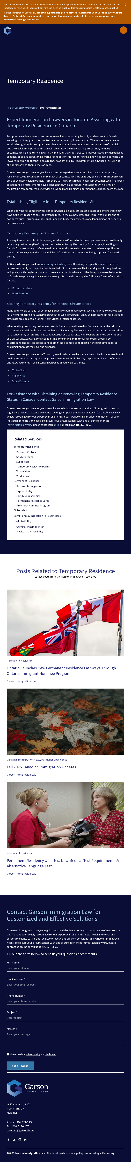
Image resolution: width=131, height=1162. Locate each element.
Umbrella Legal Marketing (99, 1153)
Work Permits (20, 293)
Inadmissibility (22, 521)
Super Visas (18, 375)
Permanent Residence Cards (32, 500)
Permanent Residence (26, 481)
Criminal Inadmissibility (30, 526)
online (57, 424)
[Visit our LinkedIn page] (25, 1139)
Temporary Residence (26, 446)
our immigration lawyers (55, 264)
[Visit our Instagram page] (20, 1139)
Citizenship (20, 510)
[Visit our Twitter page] (14, 1139)
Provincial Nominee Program (33, 505)
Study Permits (20, 381)
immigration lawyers (19, 424)
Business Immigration (29, 486)
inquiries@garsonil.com (20, 1130)
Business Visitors (22, 288)
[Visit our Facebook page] (9, 1139)
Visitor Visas (19, 370)
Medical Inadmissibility (29, 531)
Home (10, 107)
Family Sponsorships (28, 496)
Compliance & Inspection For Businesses (37, 515)
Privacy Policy (33, 1054)
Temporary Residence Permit (33, 466)
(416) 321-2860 (24, 1122)
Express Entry (24, 491)
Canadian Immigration (26, 107)
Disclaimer (50, 1054)
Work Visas (22, 476)
